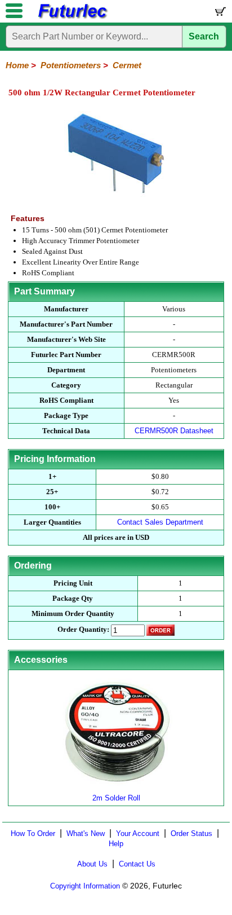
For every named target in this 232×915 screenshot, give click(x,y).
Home (17, 65)
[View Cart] (219, 14)
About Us (92, 864)
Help (116, 843)
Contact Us (137, 864)
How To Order (33, 833)
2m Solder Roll (116, 798)
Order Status (191, 833)
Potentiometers (71, 65)
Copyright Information (85, 886)
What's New (85, 833)
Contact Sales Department (160, 522)
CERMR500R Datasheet (174, 430)
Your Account (137, 833)
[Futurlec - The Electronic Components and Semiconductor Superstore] (72, 17)
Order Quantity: (83, 629)
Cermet (127, 65)
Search (204, 36)
